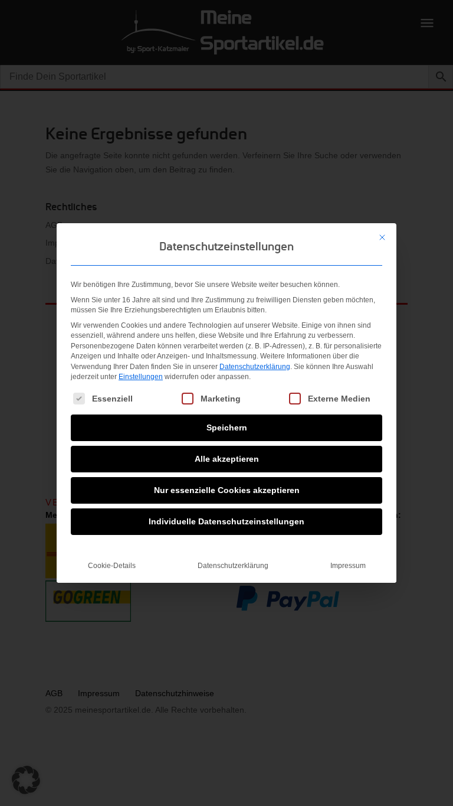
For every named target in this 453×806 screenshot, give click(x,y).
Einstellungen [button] (141, 377)
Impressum (348, 566)
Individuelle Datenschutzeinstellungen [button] (226, 521)
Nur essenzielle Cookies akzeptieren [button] (227, 490)
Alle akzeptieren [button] (227, 459)
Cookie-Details (112, 566)
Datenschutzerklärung (254, 367)
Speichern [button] (226, 427)
